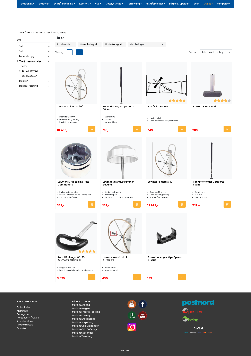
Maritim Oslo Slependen (85, 326)
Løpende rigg (26, 56)
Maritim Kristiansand (83, 319)
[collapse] (48, 46)
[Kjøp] (91, 129)
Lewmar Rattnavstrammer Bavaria (118, 183)
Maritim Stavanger (82, 332)
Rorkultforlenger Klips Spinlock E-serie (166, 259)
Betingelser (23, 314)
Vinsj (24, 66)
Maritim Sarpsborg (82, 322)
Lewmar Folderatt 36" (70, 106)
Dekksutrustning (28, 86)
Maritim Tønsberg (82, 336)
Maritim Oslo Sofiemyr (84, 329)
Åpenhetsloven (25, 321)
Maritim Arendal (81, 305)
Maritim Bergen (81, 308)
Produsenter (64, 44)
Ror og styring (29, 71)
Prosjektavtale (25, 324)
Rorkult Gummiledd (204, 106)
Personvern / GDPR (28, 317)
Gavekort (22, 328)
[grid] (79, 52)
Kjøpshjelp (22, 310)
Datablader (23, 307)
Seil (19, 39)
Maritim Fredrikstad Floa (86, 312)
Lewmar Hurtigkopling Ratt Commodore (73, 183)
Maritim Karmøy (81, 315)
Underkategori (113, 44)
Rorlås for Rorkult (158, 106)
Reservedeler (29, 76)
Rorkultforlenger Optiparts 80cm (118, 108)
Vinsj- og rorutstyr (30, 61)
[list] (70, 52)
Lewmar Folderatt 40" (160, 181)
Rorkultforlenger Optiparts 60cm (208, 183)
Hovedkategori (88, 44)
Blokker (23, 81)
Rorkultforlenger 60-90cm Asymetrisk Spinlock (73, 259)
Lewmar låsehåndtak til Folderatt (115, 259)
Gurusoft (126, 350)
